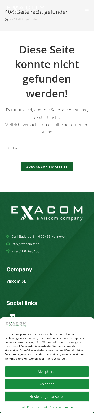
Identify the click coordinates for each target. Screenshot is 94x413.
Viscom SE (16, 281)
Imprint (69, 407)
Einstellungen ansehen (47, 396)
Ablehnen (47, 384)
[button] (86, 9)
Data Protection (30, 407)
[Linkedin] (12, 316)
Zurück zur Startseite (46, 166)
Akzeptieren (47, 371)
